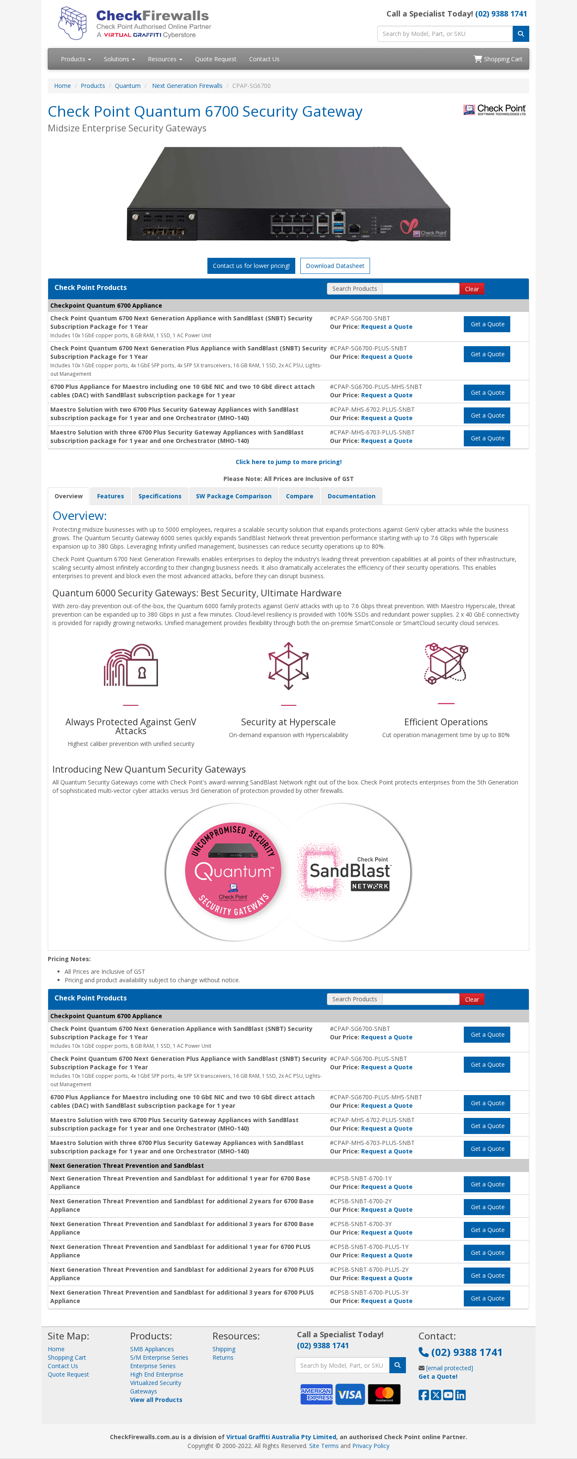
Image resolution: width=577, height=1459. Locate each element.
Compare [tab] (299, 496)
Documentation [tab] (352, 496)
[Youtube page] (448, 1397)
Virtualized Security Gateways (155, 1387)
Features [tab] (110, 496)
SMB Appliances (152, 1349)
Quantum (128, 86)
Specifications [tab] (160, 496)
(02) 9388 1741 (501, 13)
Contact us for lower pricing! (251, 266)
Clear (472, 289)
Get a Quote (487, 324)
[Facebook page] (424, 1397)
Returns (223, 1357)
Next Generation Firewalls (187, 86)
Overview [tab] (68, 496)
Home (62, 86)
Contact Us (264, 59)
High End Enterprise (156, 1374)
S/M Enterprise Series (159, 1357)
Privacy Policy (370, 1446)
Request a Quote (387, 326)
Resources (163, 59)
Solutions (117, 59)
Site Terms (324, 1446)
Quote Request (216, 59)
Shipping (223, 1349)
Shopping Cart (502, 59)
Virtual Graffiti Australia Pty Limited (281, 1437)
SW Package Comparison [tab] (234, 496)
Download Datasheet (335, 266)
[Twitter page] (436, 1397)
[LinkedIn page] (460, 1397)
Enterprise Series (153, 1366)
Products (74, 59)
